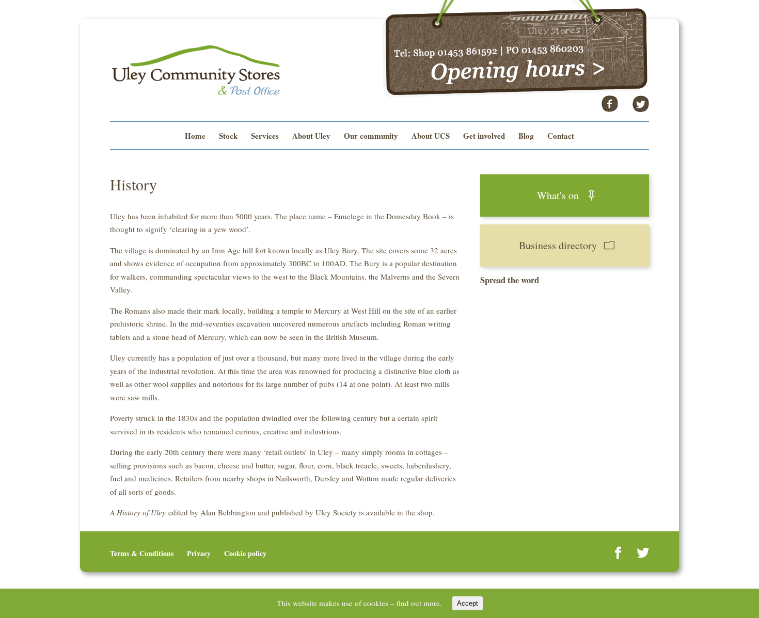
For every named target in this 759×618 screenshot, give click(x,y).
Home (195, 136)
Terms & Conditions (141, 553)
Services (265, 136)
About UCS (431, 136)
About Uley (311, 136)
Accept (467, 603)
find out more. (419, 603)
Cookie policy (245, 553)
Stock (228, 136)
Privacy (199, 553)
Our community (371, 136)
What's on (558, 195)
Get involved (484, 136)
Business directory (558, 245)
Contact (560, 136)
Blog (526, 136)
